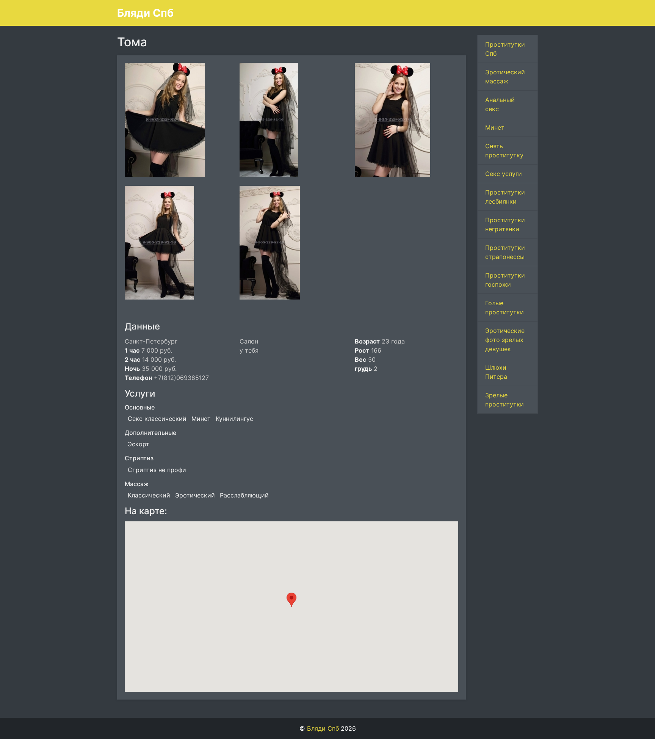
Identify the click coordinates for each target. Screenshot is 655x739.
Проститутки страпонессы (505, 252)
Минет (495, 127)
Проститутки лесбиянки (505, 196)
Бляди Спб (145, 12)
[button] (291, 600)
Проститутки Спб (505, 49)
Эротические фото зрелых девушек (505, 340)
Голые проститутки (504, 307)
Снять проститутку (504, 150)
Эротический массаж (505, 76)
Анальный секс (500, 104)
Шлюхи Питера (496, 372)
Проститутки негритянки (505, 224)
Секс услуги (503, 173)
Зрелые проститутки (504, 399)
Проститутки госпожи (505, 279)
